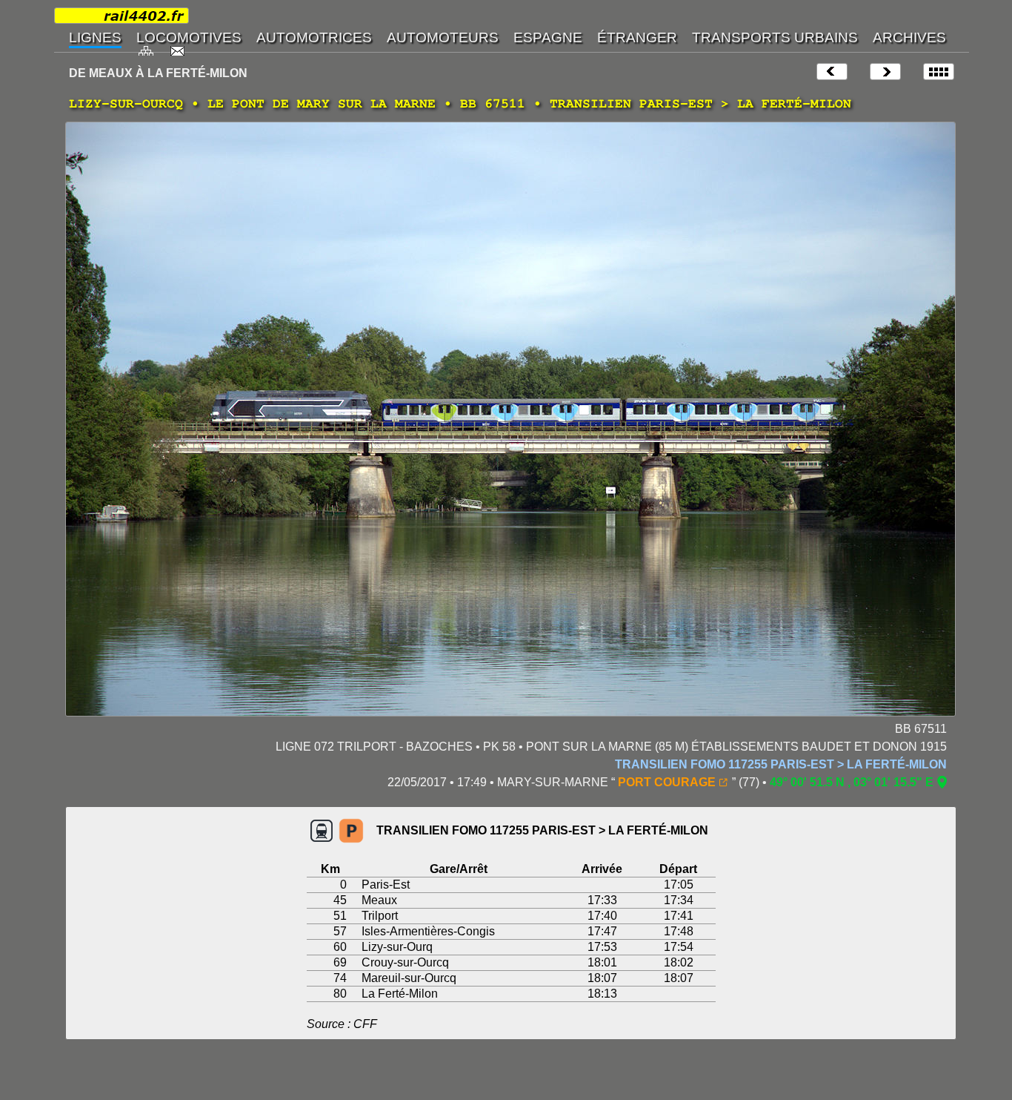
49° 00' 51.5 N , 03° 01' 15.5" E (851, 782)
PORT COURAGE (667, 782)
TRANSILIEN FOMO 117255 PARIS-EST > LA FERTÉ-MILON (781, 764)
